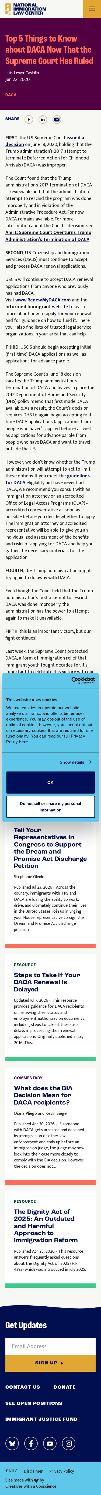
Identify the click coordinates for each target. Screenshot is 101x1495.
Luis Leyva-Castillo (22, 73)
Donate (65, 1387)
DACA (11, 95)
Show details (72, 762)
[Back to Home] (25, 9)
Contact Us (22, 1387)
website (36, 307)
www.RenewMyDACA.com (43, 300)
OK (50, 782)
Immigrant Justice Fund (41, 1419)
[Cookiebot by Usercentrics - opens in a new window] (72, 680)
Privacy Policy (61, 1471)
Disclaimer (33, 1471)
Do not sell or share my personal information (50, 806)
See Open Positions (34, 1403)
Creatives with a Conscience (30, 1487)
